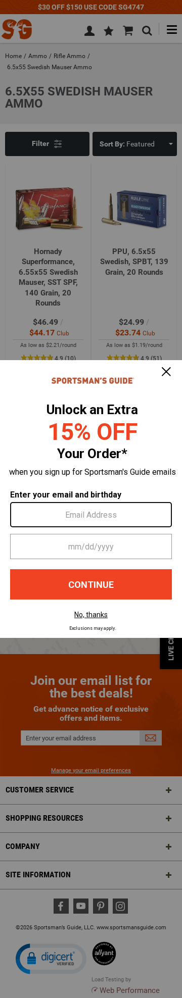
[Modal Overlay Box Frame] (91, 499)
